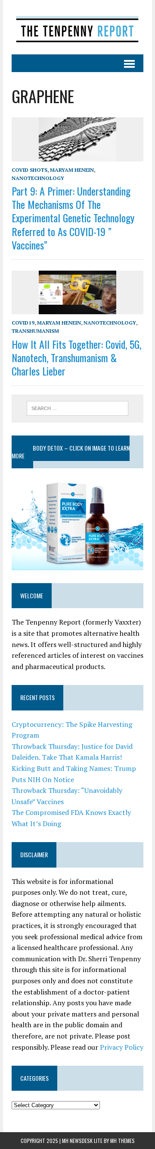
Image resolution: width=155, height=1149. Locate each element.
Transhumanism (35, 331)
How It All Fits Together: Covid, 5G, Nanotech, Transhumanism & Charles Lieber (76, 357)
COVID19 (23, 322)
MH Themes (122, 1140)
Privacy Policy (121, 1047)
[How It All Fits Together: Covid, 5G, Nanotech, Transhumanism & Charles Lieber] (77, 308)
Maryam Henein (72, 170)
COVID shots (29, 170)
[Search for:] (78, 407)
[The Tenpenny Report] (77, 27)
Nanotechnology (38, 178)
